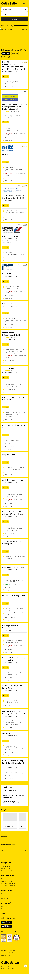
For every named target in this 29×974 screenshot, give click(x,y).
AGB (19, 953)
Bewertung (15, 53)
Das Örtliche (4, 898)
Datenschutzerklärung (16, 950)
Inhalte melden (5, 955)
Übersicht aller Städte (7, 870)
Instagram (4, 906)
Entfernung (5, 57)
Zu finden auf (6, 903)
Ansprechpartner (6, 866)
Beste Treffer (5, 53)
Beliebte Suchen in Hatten (8, 844)
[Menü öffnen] (27, 4)
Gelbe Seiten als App (6, 881)
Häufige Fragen (5, 868)
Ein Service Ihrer (7, 967)
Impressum (4, 950)
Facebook (4, 909)
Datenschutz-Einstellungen (8, 953)
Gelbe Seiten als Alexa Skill (8, 885)
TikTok (3, 913)
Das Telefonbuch (5, 896)
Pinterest (3, 911)
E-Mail (6, 76)
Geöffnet (13, 57)
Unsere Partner (6, 890)
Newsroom (4, 879)
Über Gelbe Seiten (7, 875)
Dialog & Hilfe (6, 863)
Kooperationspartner (7, 894)
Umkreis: (5, 25)
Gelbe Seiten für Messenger (8, 883)
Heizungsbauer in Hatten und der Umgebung (10, 836)
